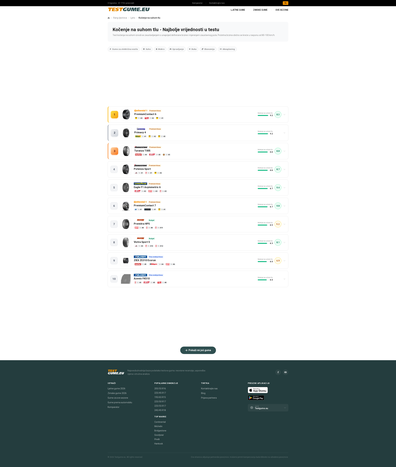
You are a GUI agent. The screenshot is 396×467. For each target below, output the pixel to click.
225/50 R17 (160, 401)
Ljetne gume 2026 (116, 388)
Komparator (197, 3)
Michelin (158, 426)
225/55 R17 (160, 406)
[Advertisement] (198, 82)
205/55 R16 (160, 388)
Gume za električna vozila (125, 49)
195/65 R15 (160, 397)
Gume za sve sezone (118, 398)
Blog (203, 393)
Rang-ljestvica (120, 18)
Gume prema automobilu (120, 402)
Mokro (161, 49)
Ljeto (132, 18)
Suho (148, 49)
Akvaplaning (229, 49)
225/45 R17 (160, 393)
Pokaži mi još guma (200, 350)
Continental (160, 422)
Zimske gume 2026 (117, 393)
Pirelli (157, 439)
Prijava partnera (209, 398)
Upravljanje (178, 49)
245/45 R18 (160, 410)
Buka (194, 49)
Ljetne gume (238, 10)
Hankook (158, 443)
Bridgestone (160, 430)
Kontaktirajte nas (217, 3)
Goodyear (159, 435)
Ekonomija (209, 49)
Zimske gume (260, 10)
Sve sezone (281, 10)
